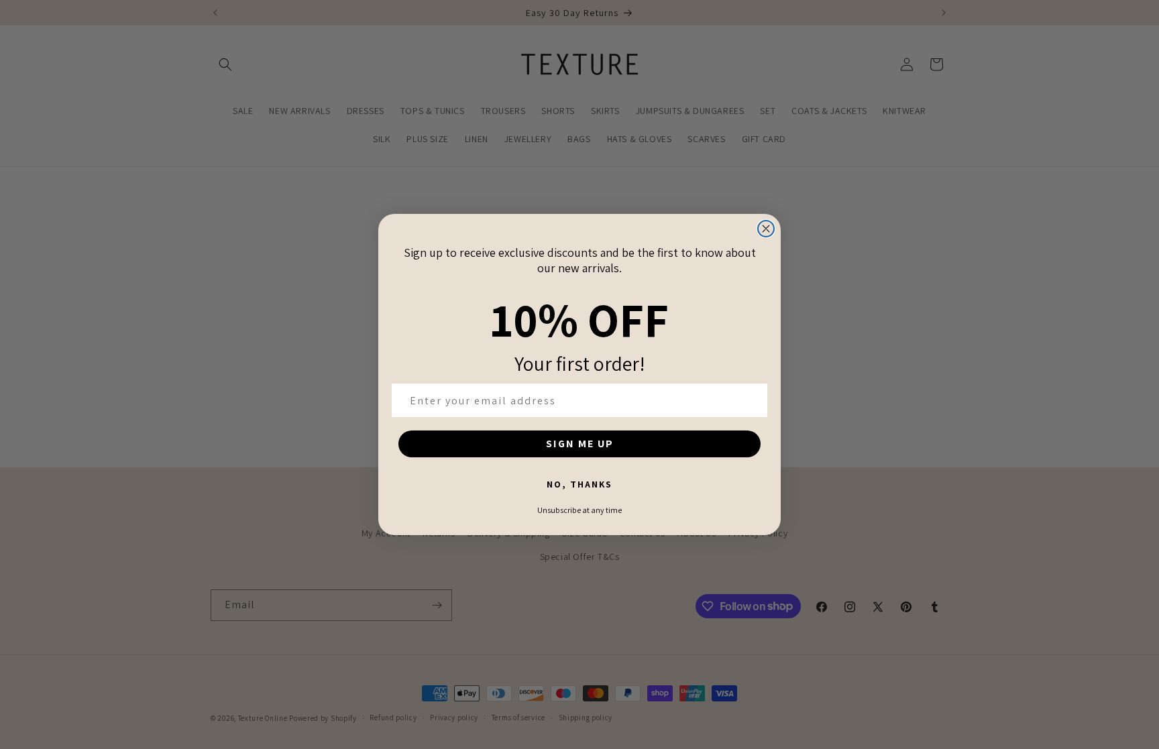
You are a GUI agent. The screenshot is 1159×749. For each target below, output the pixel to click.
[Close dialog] (766, 229)
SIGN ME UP (580, 444)
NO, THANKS (579, 484)
